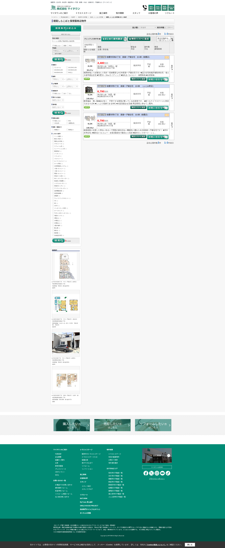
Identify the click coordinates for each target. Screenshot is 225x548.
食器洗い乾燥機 (59, 181)
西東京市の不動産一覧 (116, 485)
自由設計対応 (59, 235)
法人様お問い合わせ (62, 497)
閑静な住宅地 (59, 141)
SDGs (57, 475)
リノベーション (87, 469)
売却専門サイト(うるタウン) (90, 509)
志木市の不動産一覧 (115, 476)
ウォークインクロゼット (62, 198)
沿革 (56, 463)
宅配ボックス (59, 215)
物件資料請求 (113, 463)
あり (65, 93)
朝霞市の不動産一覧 (115, 479)
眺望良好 (57, 151)
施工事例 (103, 13)
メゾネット (58, 153)
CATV (57, 205)
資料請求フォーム (61, 488)
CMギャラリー (60, 472)
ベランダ (57, 156)
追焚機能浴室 (59, 191)
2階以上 (57, 218)
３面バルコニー (59, 171)
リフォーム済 (59, 146)
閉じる (189, 545)
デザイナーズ (59, 143)
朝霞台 (111, 66)
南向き (57, 230)
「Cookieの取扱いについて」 (156, 545)
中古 (70, 45)
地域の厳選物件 (113, 457)
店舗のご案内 (59, 460)
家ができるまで (87, 463)
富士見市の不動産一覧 (116, 494)
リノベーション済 (60, 148)
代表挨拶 (58, 454)
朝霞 (110, 94)
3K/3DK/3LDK (72, 70)
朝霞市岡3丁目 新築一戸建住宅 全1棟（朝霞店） (128, 115)
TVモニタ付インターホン (62, 213)
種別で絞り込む (65, 34)
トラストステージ (83, 13)
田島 (108, 68)
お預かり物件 (113, 460)
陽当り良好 (58, 139)
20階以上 (58, 223)
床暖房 (57, 195)
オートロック (59, 210)
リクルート (170, 13)
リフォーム (86, 466)
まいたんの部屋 (85, 513)
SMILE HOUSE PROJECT (89, 505)
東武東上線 (102, 66)
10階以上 (58, 220)
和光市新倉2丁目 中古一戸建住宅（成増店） (65, 281)
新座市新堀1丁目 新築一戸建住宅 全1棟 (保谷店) (67, 395)
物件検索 (120, 13)
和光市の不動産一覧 (115, 473)
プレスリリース (60, 469)
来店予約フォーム (61, 491)
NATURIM (83, 498)
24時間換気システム (61, 166)
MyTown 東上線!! (86, 502)
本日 (69, 121)
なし (70, 93)
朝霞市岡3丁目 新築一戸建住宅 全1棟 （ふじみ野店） (130, 86)
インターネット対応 (61, 208)
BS (56, 203)
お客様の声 (153, 13)
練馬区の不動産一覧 (115, 491)
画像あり (57, 129)
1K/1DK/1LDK (72, 67)
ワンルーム (57, 67)
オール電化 (58, 163)
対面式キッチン (59, 186)
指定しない (57, 45)
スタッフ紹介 (86, 486)
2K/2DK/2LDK (58, 70)
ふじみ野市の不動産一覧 (117, 497)
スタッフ (136, 13)
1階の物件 (58, 225)
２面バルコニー (59, 168)
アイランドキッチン (61, 188)
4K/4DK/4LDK (58, 72)
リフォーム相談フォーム (63, 494)
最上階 (57, 228)
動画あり (71, 129)
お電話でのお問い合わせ (63, 485)
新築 (65, 45)
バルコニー (58, 158)
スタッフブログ (87, 489)
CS (56, 200)
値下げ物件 (58, 53)
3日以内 (56, 123)
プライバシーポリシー (157, 478)
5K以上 (70, 72)
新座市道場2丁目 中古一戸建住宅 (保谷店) (65, 319)
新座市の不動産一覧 (115, 482)
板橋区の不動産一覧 (115, 488)
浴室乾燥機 (58, 193)
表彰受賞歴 (59, 466)
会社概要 (58, 457)
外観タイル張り (59, 176)
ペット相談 (58, 136)
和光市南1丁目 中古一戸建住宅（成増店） (64, 358)
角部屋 (57, 233)
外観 (86, 45)
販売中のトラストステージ (91, 454)
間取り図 (89, 46)
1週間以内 (71, 123)
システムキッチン (60, 183)
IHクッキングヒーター (61, 178)
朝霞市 (104, 68)
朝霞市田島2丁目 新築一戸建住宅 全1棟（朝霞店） (129, 57)
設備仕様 (85, 460)
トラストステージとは (89, 457)
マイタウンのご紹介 (59, 13)
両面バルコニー (59, 173)
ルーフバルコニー (60, 161)
